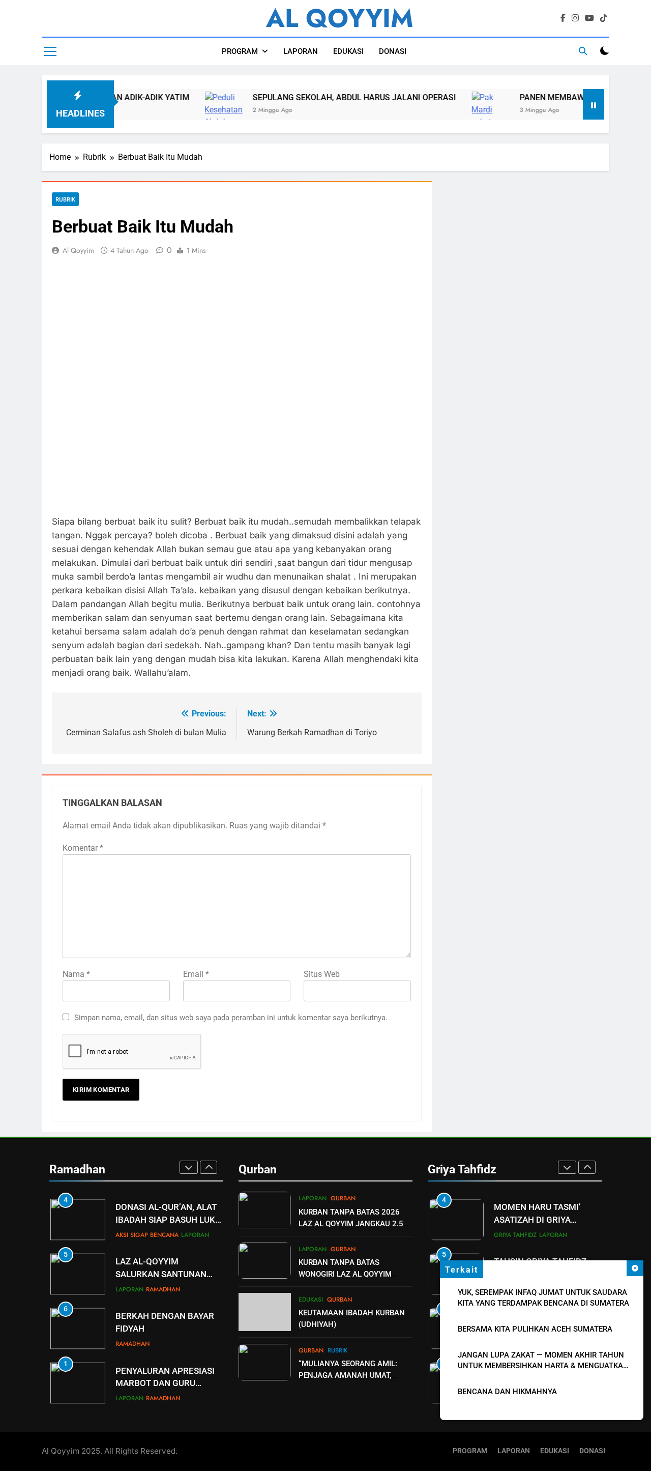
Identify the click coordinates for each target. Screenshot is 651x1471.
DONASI (392, 51)
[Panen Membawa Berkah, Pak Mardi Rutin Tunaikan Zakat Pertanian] (458, 116)
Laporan (129, 1241)
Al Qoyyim (78, 250)
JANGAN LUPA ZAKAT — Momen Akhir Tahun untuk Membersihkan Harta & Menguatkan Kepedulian (543, 1365)
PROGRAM (240, 51)
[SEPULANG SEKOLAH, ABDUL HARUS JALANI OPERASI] (191, 116)
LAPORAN (300, 51)
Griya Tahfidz (515, 1210)
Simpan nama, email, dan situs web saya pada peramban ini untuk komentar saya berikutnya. (231, 1017)
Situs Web (322, 974)
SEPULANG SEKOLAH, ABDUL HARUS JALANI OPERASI (322, 97)
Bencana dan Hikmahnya (507, 1391)
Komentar (83, 848)
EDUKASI (348, 51)
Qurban (343, 1198)
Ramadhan (163, 1241)
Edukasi (311, 1299)
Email (196, 974)
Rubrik (65, 199)
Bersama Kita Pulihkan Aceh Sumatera (535, 1329)
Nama (76, 974)
